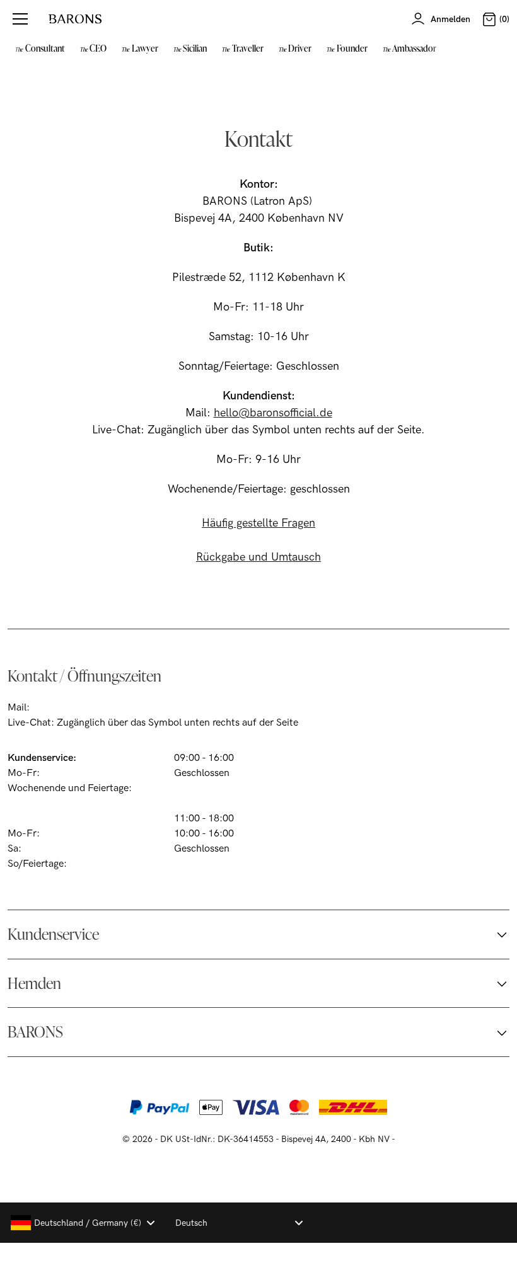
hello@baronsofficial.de (273, 413)
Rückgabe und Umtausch (258, 557)
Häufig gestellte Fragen (258, 523)
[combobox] (82, 1222)
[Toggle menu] (20, 19)
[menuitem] (40, 47)
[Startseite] (75, 19)
